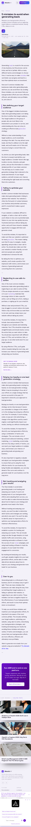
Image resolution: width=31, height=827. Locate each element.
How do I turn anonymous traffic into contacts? (12, 814)
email (10, 441)
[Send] (24, 820)
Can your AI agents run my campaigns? (10, 816)
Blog (3, 10)
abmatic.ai (18, 823)
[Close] (29, 795)
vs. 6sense (19, 790)
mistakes (23, 75)
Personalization (5, 790)
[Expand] (28, 800)
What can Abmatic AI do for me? (8, 811)
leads (11, 65)
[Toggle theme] (17, 2)
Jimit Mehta (5, 34)
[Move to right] (25, 800)
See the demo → (7, 369)
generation (22, 129)
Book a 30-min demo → (15, 684)
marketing (11, 294)
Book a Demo (24, 2)
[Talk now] (22, 820)
